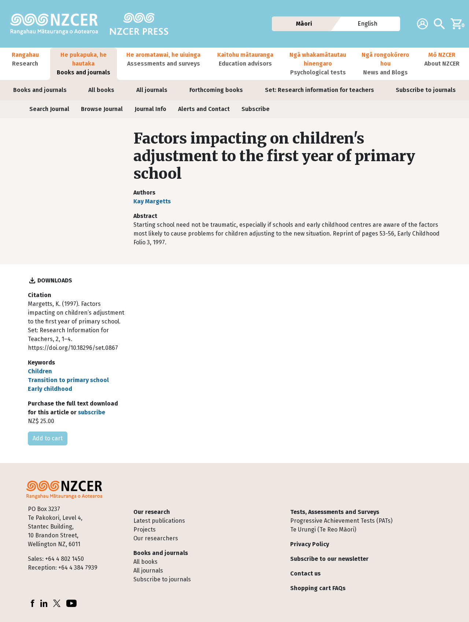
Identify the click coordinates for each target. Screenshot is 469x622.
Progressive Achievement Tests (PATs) (341, 520)
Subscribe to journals (426, 89)
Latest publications (159, 520)
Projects (144, 529)
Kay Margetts (152, 201)
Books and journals (40, 89)
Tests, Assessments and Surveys (334, 511)
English (367, 23)
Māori (304, 23)
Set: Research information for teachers (319, 89)
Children (40, 371)
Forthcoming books (216, 89)
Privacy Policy (309, 544)
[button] (25, 64)
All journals (151, 89)
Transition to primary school (68, 380)
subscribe (91, 412)
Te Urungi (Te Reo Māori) (323, 529)
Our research (151, 511)
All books (101, 89)
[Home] (57, 23)
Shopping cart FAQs (318, 588)
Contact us (305, 573)
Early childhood (50, 388)
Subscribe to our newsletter (329, 558)
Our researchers (155, 538)
